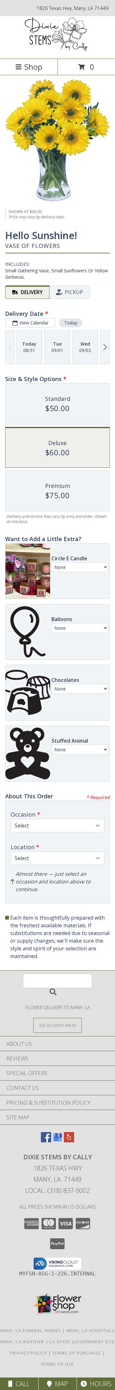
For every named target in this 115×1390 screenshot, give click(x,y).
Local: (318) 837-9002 (57, 1190)
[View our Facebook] (46, 1140)
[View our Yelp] (69, 1140)
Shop (33, 66)
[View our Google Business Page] (57, 1140)
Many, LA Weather (22, 1342)
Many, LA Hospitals (90, 1330)
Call (21, 1383)
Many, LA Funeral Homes (30, 1330)
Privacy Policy (28, 1353)
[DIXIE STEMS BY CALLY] (57, 50)
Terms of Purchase (76, 1353)
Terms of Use (57, 1364)
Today (70, 323)
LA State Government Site (82, 1342)
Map (60, 1383)
